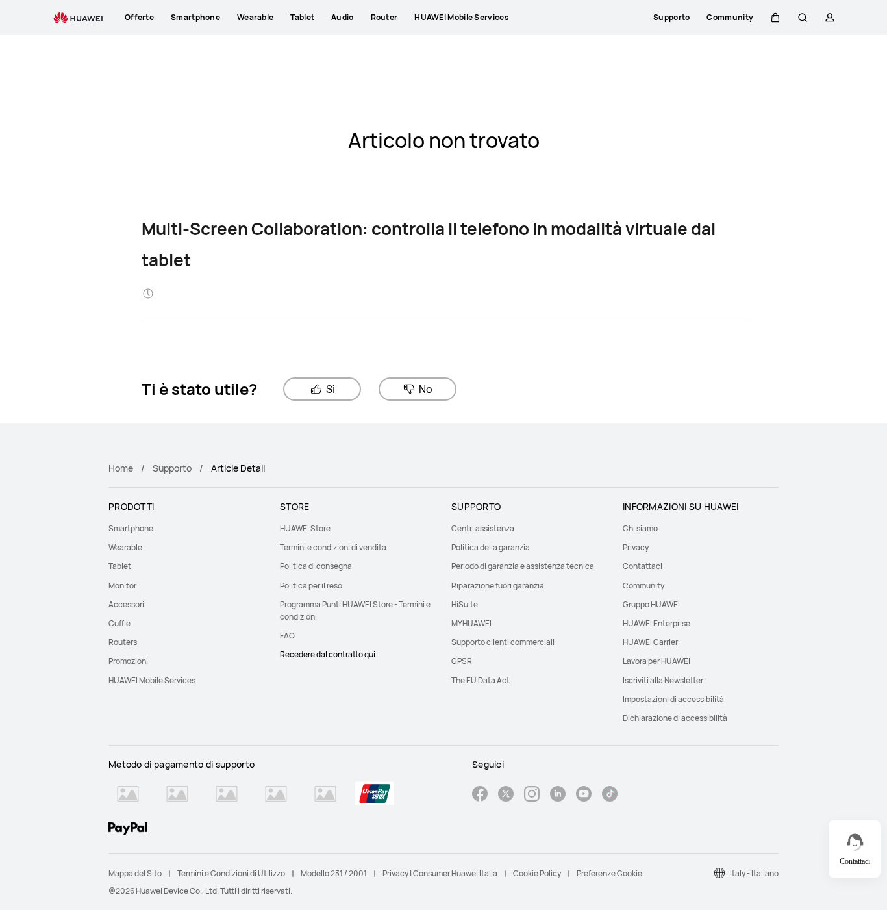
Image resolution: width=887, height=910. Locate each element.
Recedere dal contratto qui (327, 654)
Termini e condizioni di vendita (333, 547)
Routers (122, 642)
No (425, 389)
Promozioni (128, 660)
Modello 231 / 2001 (334, 873)
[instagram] (532, 795)
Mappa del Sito (135, 873)
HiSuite (464, 604)
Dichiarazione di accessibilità (675, 718)
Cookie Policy (537, 873)
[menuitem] (186, 528)
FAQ (287, 635)
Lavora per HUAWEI (656, 660)
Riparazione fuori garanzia (497, 585)
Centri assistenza (482, 528)
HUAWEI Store (305, 528)
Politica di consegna (316, 566)
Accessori (126, 604)
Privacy (636, 547)
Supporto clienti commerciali (503, 642)
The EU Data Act (480, 680)
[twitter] (506, 795)
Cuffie (119, 623)
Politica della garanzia (490, 547)
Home (120, 468)
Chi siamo (640, 528)
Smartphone (130, 528)
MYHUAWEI (471, 623)
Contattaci (642, 566)
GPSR (461, 660)
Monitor (122, 585)
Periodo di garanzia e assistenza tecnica (522, 566)
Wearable (125, 547)
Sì (330, 389)
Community (643, 585)
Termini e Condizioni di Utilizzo (231, 873)
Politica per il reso (311, 585)
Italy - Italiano (754, 873)
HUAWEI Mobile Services (151, 680)
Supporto (172, 468)
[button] (775, 17)
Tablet (119, 566)
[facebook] (480, 795)
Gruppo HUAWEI (651, 604)
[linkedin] (558, 795)
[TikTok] (610, 795)
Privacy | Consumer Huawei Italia (439, 873)
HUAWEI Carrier (650, 642)
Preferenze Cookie (609, 873)
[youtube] (584, 795)
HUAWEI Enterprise (656, 623)
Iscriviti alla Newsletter (663, 680)
